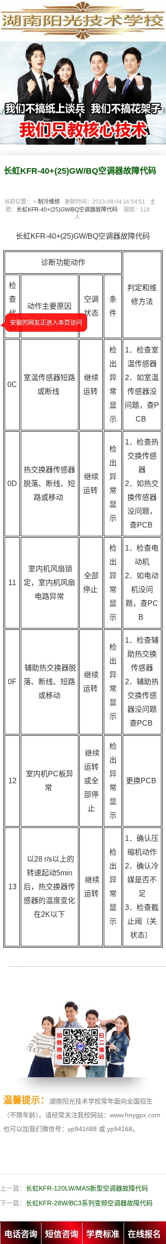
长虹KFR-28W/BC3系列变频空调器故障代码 (89, 1203)
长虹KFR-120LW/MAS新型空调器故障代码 (87, 1188)
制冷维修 (49, 202)
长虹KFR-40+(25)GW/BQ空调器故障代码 (67, 209)
